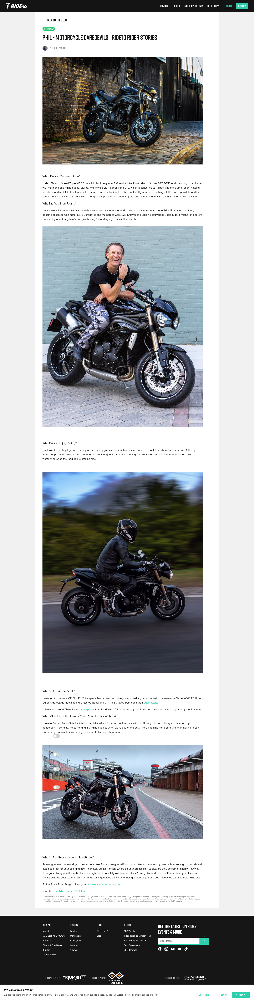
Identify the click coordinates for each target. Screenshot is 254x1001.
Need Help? (213, 6)
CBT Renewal (130, 950)
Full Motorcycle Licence (135, 940)
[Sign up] (204, 941)
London (73, 931)
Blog (99, 936)
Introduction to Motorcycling (137, 936)
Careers (47, 940)
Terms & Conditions (52, 945)
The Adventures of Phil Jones (70, 891)
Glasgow (74, 945)
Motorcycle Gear (193, 6)
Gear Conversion (132, 945)
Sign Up (242, 6)
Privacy (46, 950)
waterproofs (87, 709)
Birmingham (75, 940)
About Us (47, 931)
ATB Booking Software (54, 936)
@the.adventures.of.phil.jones (105, 884)
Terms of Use (49, 954)
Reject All (222, 994)
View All (73, 950)
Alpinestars (150, 702)
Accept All (241, 994)
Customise (204, 994)
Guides (176, 6)
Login (229, 6)
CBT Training (130, 931)
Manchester (75, 936)
